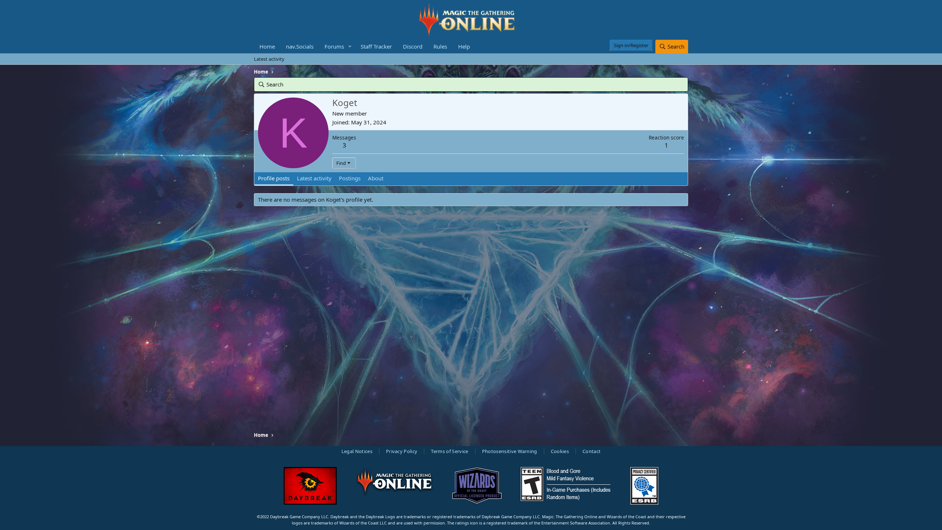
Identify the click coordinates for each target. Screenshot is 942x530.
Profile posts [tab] (274, 178)
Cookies (560, 451)
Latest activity (269, 59)
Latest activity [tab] (314, 178)
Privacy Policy (402, 451)
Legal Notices (356, 451)
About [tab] (375, 178)
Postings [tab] (350, 178)
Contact (591, 451)
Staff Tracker (376, 46)
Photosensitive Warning (509, 451)
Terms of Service (449, 451)
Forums (334, 46)
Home (267, 46)
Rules (440, 46)
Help (464, 46)
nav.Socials (300, 46)
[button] (350, 46)
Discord (412, 46)
